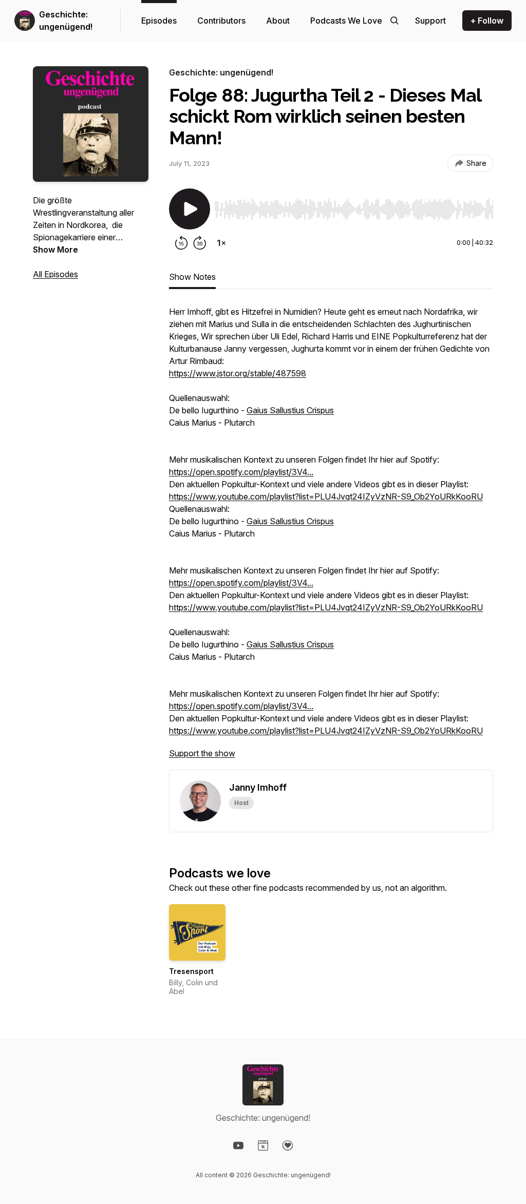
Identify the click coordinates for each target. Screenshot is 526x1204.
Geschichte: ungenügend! (65, 20)
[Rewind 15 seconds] (181, 243)
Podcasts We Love (346, 20)
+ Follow (487, 20)
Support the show (202, 753)
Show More (55, 249)
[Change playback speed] (221, 243)
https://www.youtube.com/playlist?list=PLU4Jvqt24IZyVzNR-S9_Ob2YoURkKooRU (326, 496)
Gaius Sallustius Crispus (290, 410)
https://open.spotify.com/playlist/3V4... (241, 472)
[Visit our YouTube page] (238, 1145)
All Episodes (55, 274)
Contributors (221, 20)
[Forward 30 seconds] (200, 243)
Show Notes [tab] (192, 277)
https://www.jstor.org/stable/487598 (237, 373)
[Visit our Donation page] (288, 1145)
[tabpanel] (331, 537)
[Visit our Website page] (263, 1145)
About (278, 20)
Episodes (159, 20)
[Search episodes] (394, 20)
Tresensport (191, 971)
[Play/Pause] (189, 209)
